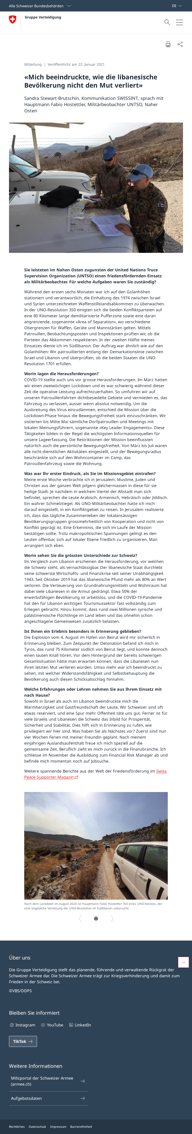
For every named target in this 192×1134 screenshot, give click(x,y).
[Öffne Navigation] (179, 22)
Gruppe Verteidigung (43, 17)
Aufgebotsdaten (26, 1098)
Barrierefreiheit (81, 1127)
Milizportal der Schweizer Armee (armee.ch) (42, 1081)
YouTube (55, 1025)
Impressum (58, 1127)
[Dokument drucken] (168, 44)
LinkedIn (83, 1025)
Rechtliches (17, 1127)
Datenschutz (37, 1127)
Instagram (25, 1025)
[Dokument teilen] (180, 44)
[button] (96, 919)
